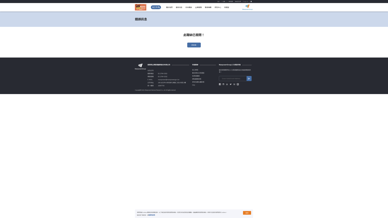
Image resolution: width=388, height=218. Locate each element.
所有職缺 (189, 7)
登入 (219, 1)
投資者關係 (196, 76)
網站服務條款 (196, 79)
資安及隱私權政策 (198, 82)
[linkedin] (234, 84)
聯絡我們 (238, 1)
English (245, 1)
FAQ (193, 85)
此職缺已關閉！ (221, 19)
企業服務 (198, 7)
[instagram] (223, 84)
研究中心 (218, 7)
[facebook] (220, 84)
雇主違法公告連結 (198, 73)
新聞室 (226, 7)
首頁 (202, 19)
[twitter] (231, 84)
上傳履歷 (230, 1)
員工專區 (195, 70)
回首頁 (194, 45)
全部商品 (210, 19)
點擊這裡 (152, 215)
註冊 (224, 1)
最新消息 (179, 7)
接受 (247, 213)
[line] (238, 84)
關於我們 (169, 7)
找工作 (155, 7)
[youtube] (227, 84)
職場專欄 (208, 7)
